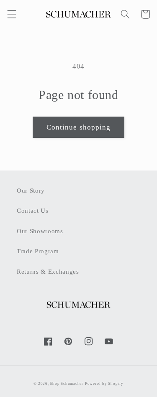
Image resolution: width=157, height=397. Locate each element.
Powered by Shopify (104, 384)
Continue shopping (78, 127)
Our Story (31, 190)
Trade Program (38, 250)
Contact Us (33, 210)
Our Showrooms (40, 230)
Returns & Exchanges (48, 271)
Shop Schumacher (66, 384)
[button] (11, 14)
